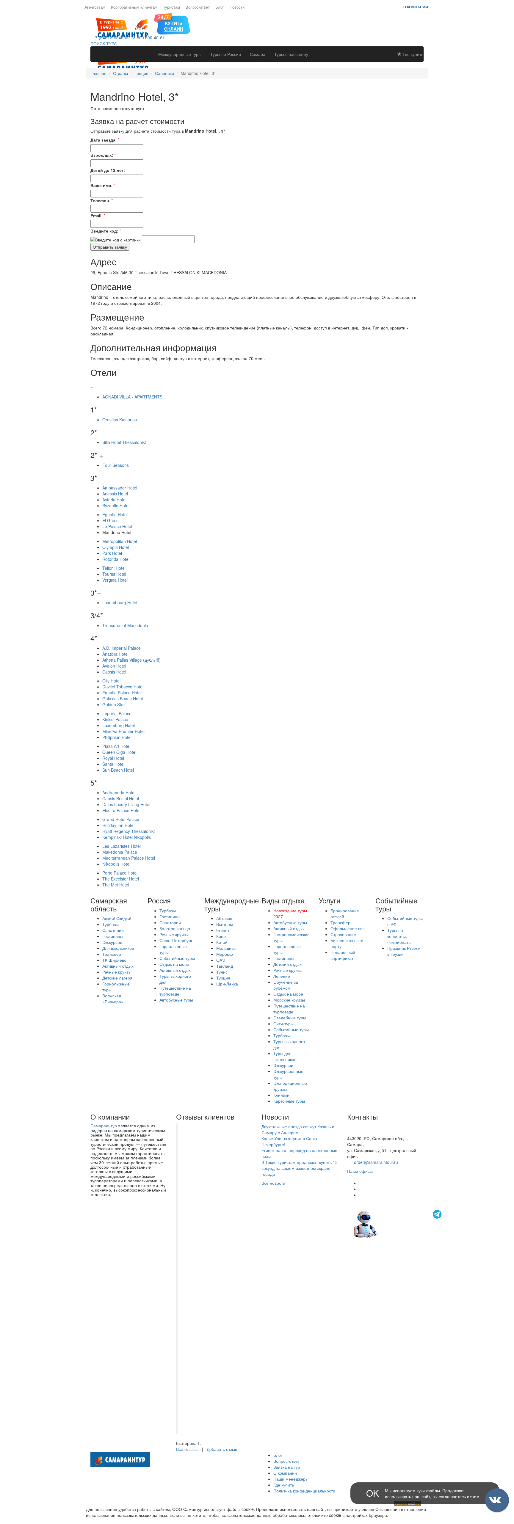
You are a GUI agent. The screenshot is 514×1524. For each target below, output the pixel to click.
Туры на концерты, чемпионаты (399, 936)
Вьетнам (224, 924)
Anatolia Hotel (115, 654)
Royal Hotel (113, 758)
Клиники (281, 1095)
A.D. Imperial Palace (121, 648)
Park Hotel (112, 553)
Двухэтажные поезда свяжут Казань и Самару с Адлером (297, 1129)
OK (372, 1493)
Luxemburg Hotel (118, 725)
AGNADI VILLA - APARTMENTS (132, 397)
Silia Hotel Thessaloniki (124, 442)
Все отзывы (187, 1449)
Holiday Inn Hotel (118, 825)
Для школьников (118, 948)
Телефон (99, 200)
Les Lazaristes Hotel (121, 846)
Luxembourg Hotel (119, 602)
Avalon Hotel (114, 666)
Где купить (412, 54)
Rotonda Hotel (115, 559)
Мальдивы (226, 948)
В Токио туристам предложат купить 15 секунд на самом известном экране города (299, 1168)
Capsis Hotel (114, 672)
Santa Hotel (113, 764)
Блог (219, 7)
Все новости (273, 1183)
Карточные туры (289, 1101)
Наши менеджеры (290, 1479)
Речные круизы (116, 972)
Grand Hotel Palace (120, 819)
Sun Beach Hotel (118, 770)
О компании (415, 7)
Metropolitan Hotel (119, 541)
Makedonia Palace (119, 852)
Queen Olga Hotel (119, 752)
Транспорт (112, 954)
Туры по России (225, 54)
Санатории (113, 930)
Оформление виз (347, 928)
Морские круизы (289, 1000)
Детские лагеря (117, 978)
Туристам (171, 7)
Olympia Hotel (115, 547)
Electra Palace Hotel (121, 810)
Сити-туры (283, 1024)
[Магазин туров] (172, 23)
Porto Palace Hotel (119, 873)
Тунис (222, 972)
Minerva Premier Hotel (123, 731)
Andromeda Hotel (118, 792)
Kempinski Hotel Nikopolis (126, 837)
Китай (222, 942)
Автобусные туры (176, 1000)
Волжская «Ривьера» (112, 999)
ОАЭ (220, 960)
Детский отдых (287, 964)
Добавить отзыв (222, 1449)
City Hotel (111, 681)
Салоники (164, 73)
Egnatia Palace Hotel (122, 693)
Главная (98, 73)
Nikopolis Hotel (116, 864)
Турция (223, 978)
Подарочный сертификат (342, 955)
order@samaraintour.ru (376, 1162)
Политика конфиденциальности (304, 1491)
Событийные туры (177, 958)
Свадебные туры (289, 1018)
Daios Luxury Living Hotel (126, 804)
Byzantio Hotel (115, 505)
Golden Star (113, 704)
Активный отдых (118, 966)
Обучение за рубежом (285, 985)
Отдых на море (174, 964)
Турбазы (110, 924)
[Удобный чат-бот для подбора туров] (398, 1223)
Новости (237, 7)
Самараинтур (103, 1126)
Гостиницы (112, 936)
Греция (141, 73)
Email (95, 216)
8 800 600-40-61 (148, 37)
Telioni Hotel (114, 568)
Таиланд (224, 966)
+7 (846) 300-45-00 (110, 37)
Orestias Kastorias (119, 420)
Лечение (281, 976)
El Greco (110, 520)
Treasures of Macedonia (125, 625)
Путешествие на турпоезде (175, 991)
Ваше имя (100, 185)
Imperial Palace (116, 713)
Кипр (221, 936)
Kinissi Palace (115, 719)
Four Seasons (115, 465)
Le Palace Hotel (117, 526)
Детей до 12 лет (107, 170)
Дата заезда (102, 140)
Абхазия (224, 918)
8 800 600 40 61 (362, 1132)
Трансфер (340, 922)
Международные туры (179, 54)
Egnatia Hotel (115, 514)
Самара (257, 54)
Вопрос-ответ (198, 7)
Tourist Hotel (114, 574)
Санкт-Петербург (175, 940)
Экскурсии (112, 942)
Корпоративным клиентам (134, 7)
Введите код (103, 231)
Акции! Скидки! (116, 918)
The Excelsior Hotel (120, 879)
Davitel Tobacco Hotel (122, 687)
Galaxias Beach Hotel (122, 698)
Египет (222, 930)
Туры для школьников (284, 1056)
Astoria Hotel (114, 500)
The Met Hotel (115, 885)
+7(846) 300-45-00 (365, 1126)
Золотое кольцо (174, 928)
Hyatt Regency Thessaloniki (128, 831)
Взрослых (101, 155)
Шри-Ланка (227, 984)
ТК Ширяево (114, 960)
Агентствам (94, 7)
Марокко (224, 954)
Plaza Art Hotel (116, 746)
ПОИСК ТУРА (103, 43)
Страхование (343, 934)
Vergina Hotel (115, 580)
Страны (120, 73)
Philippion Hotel (116, 737)
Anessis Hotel (115, 494)
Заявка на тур (286, 1467)
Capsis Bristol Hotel (120, 798)
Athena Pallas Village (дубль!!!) (131, 660)
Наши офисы (360, 1171)
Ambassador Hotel (119, 488)
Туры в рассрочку (291, 54)
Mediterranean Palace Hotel (128, 858)
